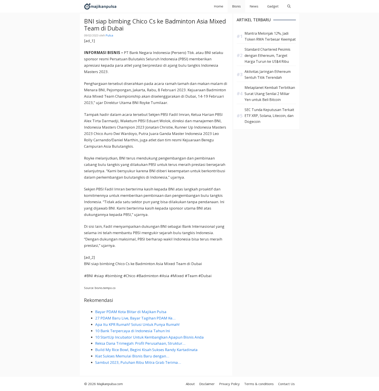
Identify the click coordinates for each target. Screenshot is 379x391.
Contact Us (286, 384)
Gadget (273, 6)
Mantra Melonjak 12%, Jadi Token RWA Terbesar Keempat (270, 36)
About (190, 384)
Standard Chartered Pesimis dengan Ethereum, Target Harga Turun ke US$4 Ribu (267, 55)
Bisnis (236, 6)
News (254, 6)
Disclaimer (207, 384)
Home (218, 6)
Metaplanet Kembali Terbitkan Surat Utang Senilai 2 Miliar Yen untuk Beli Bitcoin (270, 93)
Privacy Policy (229, 384)
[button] (289, 6)
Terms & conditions (259, 384)
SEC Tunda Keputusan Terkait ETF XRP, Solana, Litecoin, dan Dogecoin (269, 115)
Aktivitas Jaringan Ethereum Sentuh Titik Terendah (268, 74)
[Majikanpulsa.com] (100, 6)
